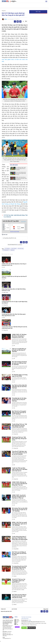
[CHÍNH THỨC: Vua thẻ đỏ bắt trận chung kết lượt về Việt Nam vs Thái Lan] (6, 498)
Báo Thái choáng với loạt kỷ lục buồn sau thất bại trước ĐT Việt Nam (19, 363)
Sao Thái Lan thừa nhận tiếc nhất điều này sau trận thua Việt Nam (19, 386)
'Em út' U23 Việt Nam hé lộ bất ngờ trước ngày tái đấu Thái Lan (21, 173)
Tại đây (29, 620)
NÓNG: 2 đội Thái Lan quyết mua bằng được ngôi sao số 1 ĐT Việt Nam (19, 524)
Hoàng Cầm (5, 305)
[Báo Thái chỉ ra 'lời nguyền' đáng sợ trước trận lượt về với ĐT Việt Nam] (6, 414)
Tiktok (17, 624)
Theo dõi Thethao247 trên (12, 244)
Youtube (17, 619)
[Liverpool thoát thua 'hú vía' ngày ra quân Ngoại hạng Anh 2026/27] (6, 297)
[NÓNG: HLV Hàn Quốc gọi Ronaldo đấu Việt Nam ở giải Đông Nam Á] (12, 178)
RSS (16, 623)
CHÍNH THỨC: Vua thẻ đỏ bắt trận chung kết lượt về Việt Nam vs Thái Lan (19, 496)
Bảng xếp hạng (4, 611)
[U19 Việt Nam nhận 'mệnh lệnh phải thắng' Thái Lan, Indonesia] (12, 168)
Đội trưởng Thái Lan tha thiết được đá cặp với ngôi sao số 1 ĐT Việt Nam (19, 509)
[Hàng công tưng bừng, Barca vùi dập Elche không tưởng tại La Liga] (6, 285)
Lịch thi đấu (14, 609)
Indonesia (12, 250)
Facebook (17, 620)
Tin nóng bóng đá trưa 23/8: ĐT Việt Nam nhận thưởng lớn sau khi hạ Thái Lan (19, 568)
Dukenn (15, 576)
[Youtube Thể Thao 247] (47, 611)
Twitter (16, 622)
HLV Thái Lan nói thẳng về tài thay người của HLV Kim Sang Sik (19, 553)
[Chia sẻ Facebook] (15, 21)
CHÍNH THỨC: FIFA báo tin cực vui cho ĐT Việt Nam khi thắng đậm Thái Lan (19, 483)
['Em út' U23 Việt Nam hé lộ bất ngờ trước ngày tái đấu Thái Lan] (12, 173)
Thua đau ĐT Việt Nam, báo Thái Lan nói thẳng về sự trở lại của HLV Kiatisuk (19, 453)
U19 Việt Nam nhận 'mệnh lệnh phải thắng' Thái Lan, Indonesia (21, 168)
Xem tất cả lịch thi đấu (14, 231)
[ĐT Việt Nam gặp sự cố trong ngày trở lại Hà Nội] (6, 377)
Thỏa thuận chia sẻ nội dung (26, 617)
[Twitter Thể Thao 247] (44, 611)
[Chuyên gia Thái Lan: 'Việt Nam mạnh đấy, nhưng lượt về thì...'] (6, 440)
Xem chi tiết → (24, 221)
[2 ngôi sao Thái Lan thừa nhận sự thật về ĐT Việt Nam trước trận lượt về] (6, 470)
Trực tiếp (9, 611)
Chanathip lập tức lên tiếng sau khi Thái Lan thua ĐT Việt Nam (19, 399)
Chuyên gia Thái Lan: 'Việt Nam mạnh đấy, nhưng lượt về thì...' (19, 438)
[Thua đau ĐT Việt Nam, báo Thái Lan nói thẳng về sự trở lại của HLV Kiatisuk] (6, 454)
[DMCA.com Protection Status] (28, 627)
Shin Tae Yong (20, 248)
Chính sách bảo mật (24, 618)
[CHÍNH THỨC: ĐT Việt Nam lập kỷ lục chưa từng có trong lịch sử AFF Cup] (6, 260)
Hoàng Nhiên (16, 548)
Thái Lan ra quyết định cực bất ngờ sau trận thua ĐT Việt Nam (19, 350)
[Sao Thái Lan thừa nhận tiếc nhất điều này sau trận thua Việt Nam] (6, 388)
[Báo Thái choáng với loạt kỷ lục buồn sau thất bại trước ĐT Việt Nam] (6, 364)
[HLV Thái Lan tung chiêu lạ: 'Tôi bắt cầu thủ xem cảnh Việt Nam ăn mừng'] (6, 597)
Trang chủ (3, 10)
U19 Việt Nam (7, 248)
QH (4, 267)
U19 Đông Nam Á (6, 250)
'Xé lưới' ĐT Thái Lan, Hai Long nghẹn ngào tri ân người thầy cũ (18, 581)
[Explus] (14, 237)
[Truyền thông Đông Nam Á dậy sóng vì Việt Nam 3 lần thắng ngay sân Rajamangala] (6, 539)
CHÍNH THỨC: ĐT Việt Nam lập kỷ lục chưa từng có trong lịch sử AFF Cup (19, 336)
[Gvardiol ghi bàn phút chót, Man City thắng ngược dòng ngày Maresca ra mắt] (6, 310)
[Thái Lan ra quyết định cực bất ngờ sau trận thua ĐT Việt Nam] (6, 272)
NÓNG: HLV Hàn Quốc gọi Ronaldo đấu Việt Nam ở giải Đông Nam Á (21, 178)
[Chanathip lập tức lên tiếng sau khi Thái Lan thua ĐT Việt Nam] (6, 401)
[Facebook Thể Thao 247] (42, 611)
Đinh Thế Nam (14, 248)
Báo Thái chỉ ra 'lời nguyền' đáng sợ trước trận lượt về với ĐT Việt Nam (19, 412)
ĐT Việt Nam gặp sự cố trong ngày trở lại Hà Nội (19, 375)
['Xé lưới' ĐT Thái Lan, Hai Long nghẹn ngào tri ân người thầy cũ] (6, 582)
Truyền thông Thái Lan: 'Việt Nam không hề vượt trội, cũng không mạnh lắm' (19, 425)
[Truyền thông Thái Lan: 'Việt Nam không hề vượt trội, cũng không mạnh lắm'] (6, 322)
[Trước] (3, 227)
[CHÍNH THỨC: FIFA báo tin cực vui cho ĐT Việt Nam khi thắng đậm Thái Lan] (6, 485)
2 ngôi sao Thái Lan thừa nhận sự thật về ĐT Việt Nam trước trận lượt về (19, 469)
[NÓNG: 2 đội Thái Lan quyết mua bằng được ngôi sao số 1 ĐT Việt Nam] (6, 525)
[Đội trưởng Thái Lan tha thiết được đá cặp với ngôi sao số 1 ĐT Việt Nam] (6, 511)
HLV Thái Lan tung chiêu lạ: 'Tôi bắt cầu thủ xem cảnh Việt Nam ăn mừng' (19, 596)
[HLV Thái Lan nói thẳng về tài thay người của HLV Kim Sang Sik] (6, 554)
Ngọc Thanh (5, 292)
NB (4, 317)
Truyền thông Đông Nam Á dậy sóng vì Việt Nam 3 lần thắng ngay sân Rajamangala (19, 538)
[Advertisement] (24, 5)
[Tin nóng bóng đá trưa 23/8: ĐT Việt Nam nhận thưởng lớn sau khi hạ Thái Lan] (6, 569)
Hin (14, 371)
